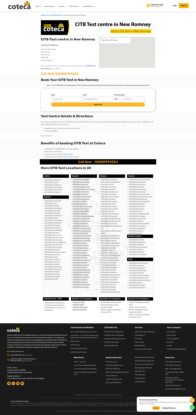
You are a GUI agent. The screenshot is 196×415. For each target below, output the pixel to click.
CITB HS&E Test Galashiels (53, 223)
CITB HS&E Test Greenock (53, 228)
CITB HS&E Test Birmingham (82, 196)
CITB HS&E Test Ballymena (137, 242)
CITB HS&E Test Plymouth (109, 258)
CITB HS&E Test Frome (80, 267)
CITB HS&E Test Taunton (137, 206)
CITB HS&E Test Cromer (80, 250)
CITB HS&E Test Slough (108, 289)
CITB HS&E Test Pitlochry (53, 259)
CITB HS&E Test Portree (52, 262)
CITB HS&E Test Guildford (81, 277)
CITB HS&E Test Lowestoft (109, 209)
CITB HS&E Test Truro (136, 211)
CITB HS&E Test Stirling (52, 264)
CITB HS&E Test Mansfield (109, 216)
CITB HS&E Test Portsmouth (110, 260)
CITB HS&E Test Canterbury (81, 221)
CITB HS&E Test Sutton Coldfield (139, 201)
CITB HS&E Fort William (45, 405)
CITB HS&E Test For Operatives (55, 303)
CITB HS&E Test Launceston (110, 196)
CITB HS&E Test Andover (81, 184)
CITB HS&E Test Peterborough (110, 255)
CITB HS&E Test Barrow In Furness (84, 189)
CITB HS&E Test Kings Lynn (109, 192)
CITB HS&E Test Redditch (109, 267)
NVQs (37, 6)
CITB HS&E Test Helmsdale (53, 230)
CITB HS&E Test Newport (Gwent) (139, 280)
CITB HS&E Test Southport (137, 182)
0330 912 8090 (15, 359)
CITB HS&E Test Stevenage (137, 189)
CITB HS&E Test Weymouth (137, 218)
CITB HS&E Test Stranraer (53, 269)
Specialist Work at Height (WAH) (111, 302)
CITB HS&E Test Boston (80, 204)
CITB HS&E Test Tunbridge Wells (139, 214)
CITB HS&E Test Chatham (81, 226)
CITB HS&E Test (88, 6)
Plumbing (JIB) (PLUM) (80, 307)
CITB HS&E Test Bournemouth (82, 206)
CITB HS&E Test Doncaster (81, 255)
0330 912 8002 (15, 361)
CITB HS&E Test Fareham (81, 265)
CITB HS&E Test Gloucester (81, 270)
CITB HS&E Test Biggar (52, 206)
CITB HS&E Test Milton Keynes (110, 221)
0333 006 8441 (28, 359)
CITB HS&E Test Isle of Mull (53, 247)
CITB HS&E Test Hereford (109, 179)
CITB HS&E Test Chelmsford (82, 231)
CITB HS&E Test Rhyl (135, 282)
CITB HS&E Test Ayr (51, 203)
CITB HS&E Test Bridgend (137, 268)
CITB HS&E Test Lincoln (108, 204)
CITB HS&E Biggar (131, 403)
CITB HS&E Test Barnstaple (81, 187)
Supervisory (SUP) (79, 302)
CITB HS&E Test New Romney (110, 236)
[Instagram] (13, 383)
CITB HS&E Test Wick (51, 279)
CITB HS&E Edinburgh (22, 405)
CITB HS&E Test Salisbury (109, 272)
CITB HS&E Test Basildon (81, 192)
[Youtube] (22, 383)
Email (85, 95)
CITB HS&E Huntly (133, 405)
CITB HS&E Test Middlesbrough (111, 218)
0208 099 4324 (157, 5)
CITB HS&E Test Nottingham (110, 245)
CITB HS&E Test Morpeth (109, 223)
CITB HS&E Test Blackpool (81, 199)
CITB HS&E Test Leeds (108, 199)
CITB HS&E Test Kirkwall (52, 250)
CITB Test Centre (57, 15)
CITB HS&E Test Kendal (108, 189)
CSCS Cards (73, 6)
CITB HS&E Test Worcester (137, 226)
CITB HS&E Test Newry (136, 249)
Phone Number (119, 95)
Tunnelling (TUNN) (106, 307)
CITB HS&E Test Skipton (108, 287)
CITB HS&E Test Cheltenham (82, 228)
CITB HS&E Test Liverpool (109, 206)
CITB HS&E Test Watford (52, 192)
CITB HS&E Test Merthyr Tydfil (138, 278)
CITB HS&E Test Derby (80, 253)
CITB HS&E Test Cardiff (136, 273)
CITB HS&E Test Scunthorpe (110, 277)
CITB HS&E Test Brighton (81, 211)
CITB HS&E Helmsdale (121, 405)
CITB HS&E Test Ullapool (52, 276)
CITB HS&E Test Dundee (52, 213)
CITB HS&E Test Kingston (109, 194)
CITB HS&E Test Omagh (136, 252)
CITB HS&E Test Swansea (137, 285)
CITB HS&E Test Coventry (81, 245)
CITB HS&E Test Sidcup (108, 284)
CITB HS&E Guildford (109, 405)
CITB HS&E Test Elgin (51, 218)
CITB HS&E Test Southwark (53, 190)
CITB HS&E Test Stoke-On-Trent (139, 194)
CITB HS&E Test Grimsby (81, 275)
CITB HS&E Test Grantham (81, 272)
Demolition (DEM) (78, 305)
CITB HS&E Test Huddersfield (110, 182)
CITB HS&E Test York (135, 233)
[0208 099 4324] (148, 5)
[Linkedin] (18, 383)
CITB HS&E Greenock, (96, 405)
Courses (61, 6)
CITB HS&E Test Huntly (52, 232)
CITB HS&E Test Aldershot (81, 179)
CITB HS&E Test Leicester (109, 201)
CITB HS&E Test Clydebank (53, 208)
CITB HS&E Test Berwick (80, 194)
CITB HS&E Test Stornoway (53, 267)
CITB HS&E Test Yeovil (136, 231)
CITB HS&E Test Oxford (108, 250)
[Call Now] (192, 400)
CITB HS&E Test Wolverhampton (139, 223)
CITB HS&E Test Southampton (110, 292)
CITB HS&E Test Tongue (52, 274)
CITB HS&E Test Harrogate (81, 284)
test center (69, 157)
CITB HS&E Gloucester (83, 405)
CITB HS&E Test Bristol (80, 214)
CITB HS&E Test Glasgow (53, 225)
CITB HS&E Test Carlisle (80, 223)
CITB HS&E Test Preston (108, 262)
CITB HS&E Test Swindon (137, 204)
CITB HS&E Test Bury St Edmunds (83, 216)
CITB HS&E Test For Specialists (55, 305)
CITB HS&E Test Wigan (136, 221)
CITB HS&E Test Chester (80, 233)
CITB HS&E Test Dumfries (53, 210)
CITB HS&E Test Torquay (137, 209)
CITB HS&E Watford (85, 403)
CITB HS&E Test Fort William (53, 220)
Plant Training (49, 6)
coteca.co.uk (45, 15)
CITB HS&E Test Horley (80, 280)
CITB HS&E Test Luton (108, 211)
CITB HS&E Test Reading (108, 265)
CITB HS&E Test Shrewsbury (110, 282)
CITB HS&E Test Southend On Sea (140, 179)
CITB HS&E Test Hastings (81, 287)
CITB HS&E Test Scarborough (110, 275)
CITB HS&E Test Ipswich (108, 187)
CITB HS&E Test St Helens (137, 184)
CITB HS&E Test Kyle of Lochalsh (55, 252)
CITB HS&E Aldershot (110, 403)
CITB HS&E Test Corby (80, 243)
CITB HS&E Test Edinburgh (53, 215)
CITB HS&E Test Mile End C (53, 185)
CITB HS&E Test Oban (51, 257)
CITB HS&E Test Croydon (53, 180)
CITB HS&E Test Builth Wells (138, 270)
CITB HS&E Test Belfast (136, 244)
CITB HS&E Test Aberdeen (53, 201)
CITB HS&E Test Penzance (109, 253)
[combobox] (117, 99)
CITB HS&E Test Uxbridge (137, 216)
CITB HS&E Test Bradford (81, 209)
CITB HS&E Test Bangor (136, 265)
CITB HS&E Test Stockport (137, 192)
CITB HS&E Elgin (33, 405)
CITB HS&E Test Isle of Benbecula (55, 242)
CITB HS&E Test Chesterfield (82, 236)
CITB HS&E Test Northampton (110, 238)
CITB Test (90, 66)
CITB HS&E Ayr (121, 403)
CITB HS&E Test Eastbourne (82, 260)
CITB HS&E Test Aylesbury (81, 182)
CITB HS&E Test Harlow (80, 282)
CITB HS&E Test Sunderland (138, 199)
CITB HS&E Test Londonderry (138, 247)
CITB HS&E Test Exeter (80, 262)
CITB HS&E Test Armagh (136, 240)
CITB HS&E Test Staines (136, 187)
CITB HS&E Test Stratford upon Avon (140, 196)
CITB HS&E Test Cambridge (81, 218)
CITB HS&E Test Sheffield (109, 280)
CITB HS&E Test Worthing (137, 228)
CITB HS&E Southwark (72, 403)
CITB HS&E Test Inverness (53, 235)
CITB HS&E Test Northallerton (110, 243)
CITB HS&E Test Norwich (109, 240)
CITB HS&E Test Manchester (110, 214)
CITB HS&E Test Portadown (137, 254)
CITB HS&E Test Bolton (80, 201)
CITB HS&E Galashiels (58, 405)
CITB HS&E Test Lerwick (52, 254)
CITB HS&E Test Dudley (80, 258)
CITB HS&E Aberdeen (97, 403)
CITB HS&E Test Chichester (81, 238)
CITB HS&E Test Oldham (108, 248)
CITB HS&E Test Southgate (53, 187)
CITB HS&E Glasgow (70, 405)
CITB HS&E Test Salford (108, 270)
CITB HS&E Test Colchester (81, 240)
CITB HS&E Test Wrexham (137, 287)
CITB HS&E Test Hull (107, 184)
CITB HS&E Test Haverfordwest (139, 275)
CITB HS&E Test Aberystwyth (138, 263)
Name (53, 95)
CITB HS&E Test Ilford (51, 182)
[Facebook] (9, 383)
